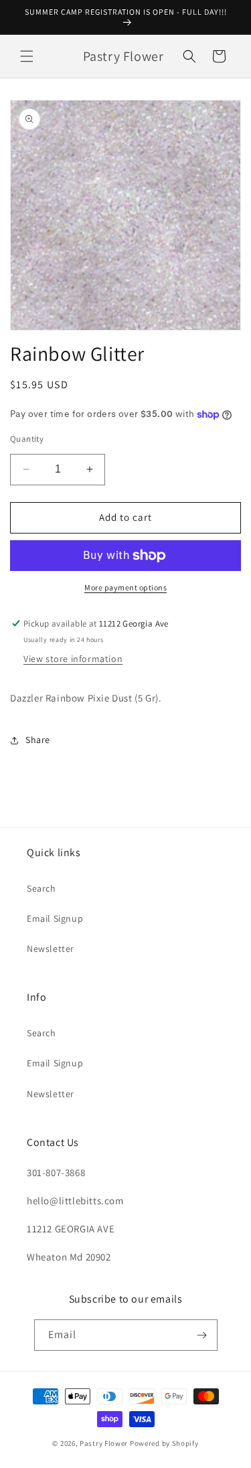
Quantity (27, 438)
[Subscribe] (202, 1335)
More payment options (125, 587)
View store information (72, 659)
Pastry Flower (104, 1443)
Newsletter (50, 949)
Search (41, 888)
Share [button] (37, 740)
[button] (26, 56)
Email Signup (55, 918)
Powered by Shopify (164, 1443)
